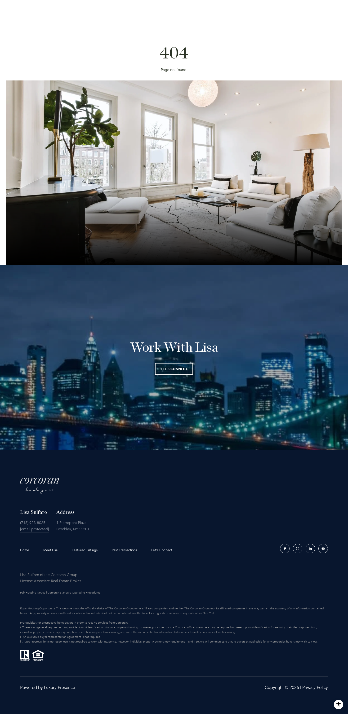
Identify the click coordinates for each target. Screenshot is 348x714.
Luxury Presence (59, 687)
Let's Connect (161, 550)
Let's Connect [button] (174, 369)
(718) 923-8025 (32, 522)
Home (24, 550)
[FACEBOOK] (285, 548)
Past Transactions (124, 550)
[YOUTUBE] (323, 548)
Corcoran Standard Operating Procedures (74, 592)
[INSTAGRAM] (297, 548)
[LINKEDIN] (310, 548)
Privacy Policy (315, 687)
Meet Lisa (50, 550)
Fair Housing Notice (32, 592)
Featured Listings (85, 550)
